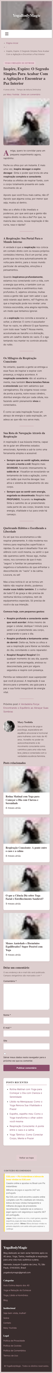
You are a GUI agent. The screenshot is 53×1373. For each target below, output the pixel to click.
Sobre (6, 1318)
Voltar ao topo (26, 1157)
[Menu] (6, 33)
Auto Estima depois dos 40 (16, 1285)
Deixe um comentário (30, 94)
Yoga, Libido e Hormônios (15, 1295)
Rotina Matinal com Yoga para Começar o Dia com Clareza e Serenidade (22, 800)
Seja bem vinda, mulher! (14, 1313)
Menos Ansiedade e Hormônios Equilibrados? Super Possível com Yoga (24, 946)
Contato (7, 1323)
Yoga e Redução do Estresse (19, 63)
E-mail (7, 1027)
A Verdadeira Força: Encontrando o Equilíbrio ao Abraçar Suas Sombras (25, 708)
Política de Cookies (12, 1345)
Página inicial (12, 43)
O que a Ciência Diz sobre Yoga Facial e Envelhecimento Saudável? (25, 897)
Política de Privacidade (14, 1340)
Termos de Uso (10, 1355)
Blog (5, 1300)
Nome (7, 1015)
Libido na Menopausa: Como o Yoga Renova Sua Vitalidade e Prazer (26, 1105)
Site (5, 1040)
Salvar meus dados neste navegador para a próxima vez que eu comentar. (24, 1059)
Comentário (10, 981)
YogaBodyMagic (26, 15)
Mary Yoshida (13, 94)
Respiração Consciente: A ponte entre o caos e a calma (26, 849)
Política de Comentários (14, 1350)
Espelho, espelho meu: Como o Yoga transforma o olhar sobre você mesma (26, 1117)
